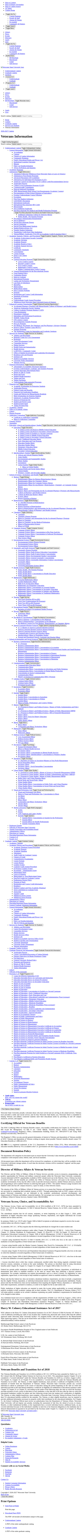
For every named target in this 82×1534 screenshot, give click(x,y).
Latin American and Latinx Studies (29, 814)
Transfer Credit (19, 894)
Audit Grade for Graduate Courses (25, 855)
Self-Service (13, 63)
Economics (17, 687)
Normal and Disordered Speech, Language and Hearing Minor (39, 637)
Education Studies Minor (26, 445)
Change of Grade (19, 857)
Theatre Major (23, 804)
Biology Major (23, 489)
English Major (23, 695)
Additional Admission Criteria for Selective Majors (35, 215)
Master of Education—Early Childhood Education (31, 993)
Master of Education (20, 989)
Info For (10, 14)
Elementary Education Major (27, 447)
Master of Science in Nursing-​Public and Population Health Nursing (36, 1036)
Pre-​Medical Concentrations (23, 617)
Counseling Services (20, 343)
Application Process (20, 183)
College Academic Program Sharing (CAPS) (29, 310)
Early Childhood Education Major (29, 439)
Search (10, 26)
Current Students (15, 16)
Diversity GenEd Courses (26, 263)
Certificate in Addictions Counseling (26, 417)
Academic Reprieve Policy (23, 244)
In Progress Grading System (23, 869)
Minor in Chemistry (24, 520)
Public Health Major (25, 572)
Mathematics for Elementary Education (31, 585)
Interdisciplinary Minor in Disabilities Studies (33, 635)
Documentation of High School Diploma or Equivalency (33, 193)
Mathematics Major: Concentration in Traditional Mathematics (39, 593)
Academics (9, 1428)
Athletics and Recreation (22, 335)
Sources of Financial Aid (22, 400)
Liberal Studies (23, 471)
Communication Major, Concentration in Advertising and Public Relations (43, 669)
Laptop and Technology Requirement (26, 281)
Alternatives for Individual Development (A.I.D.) (30, 180)
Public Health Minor (25, 575)
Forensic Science (15, 421)
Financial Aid (13, 384)
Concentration (18, 252)
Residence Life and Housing (23, 355)
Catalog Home (10, 10)
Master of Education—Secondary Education (28, 1011)
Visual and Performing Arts (23, 790)
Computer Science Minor (26, 536)
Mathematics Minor (24, 595)
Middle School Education (26, 449)
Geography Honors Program (27, 550)
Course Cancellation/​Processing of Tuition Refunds (31, 954)
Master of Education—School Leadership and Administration (34, 1009)
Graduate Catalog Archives (18, 948)
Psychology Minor (24, 756)
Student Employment (21, 404)
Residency (17, 886)
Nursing (16, 597)
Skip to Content (10, 3)
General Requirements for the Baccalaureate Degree (31, 271)
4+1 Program (22, 644)
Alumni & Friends (15, 20)
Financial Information (16, 364)
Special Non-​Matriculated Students (25, 226)
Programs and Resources (22, 962)
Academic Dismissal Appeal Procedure (27, 847)
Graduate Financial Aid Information (21, 950)
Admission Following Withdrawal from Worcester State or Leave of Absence (39, 174)
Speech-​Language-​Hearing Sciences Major (32, 631)
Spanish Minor (27, 820)
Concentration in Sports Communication (31, 673)
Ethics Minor (22, 731)
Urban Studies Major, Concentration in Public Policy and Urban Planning (42, 784)
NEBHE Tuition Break (21, 318)
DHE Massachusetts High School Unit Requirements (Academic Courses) (39, 191)
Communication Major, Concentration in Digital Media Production (40, 671)
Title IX (7, 1460)
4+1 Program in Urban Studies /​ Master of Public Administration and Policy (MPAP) (46, 774)
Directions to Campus (16, 833)
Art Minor (21, 798)
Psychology (18, 745)
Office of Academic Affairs (18, 409)
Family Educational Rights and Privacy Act (28, 160)
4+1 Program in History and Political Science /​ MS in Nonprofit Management (44, 713)
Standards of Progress (21, 296)
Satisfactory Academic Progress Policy (27, 398)
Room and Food (19, 374)
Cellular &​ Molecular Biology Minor (30, 494)
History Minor (23, 718)
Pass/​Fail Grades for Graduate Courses (27, 878)
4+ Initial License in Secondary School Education (34, 437)
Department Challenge (21, 314)
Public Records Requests (13, 1489)
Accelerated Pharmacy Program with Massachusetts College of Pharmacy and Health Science (45, 306)
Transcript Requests (11, 1458)
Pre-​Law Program (20, 324)
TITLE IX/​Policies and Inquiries (25, 168)
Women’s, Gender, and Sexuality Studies (31, 473)
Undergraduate (14, 79)
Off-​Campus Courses (21, 320)
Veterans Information (21, 946)
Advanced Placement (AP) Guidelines (26, 178)
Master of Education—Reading (24, 1007)
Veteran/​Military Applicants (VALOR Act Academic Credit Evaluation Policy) (40, 234)
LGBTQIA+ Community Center (25, 351)
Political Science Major (26, 739)
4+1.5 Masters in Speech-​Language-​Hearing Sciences (36, 628)
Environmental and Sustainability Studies (32, 459)
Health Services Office (21, 935)
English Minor (23, 701)
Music (16, 722)
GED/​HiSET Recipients (22, 201)
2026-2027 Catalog (7, 131)
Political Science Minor (26, 741)
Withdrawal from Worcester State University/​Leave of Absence (35, 302)
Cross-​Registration (20, 312)
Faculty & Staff (14, 18)
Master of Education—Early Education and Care (30, 995)
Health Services (19, 349)
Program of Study (20, 882)
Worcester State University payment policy (23, 1411)
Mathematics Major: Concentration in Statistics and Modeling (38, 591)
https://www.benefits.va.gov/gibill (66, 1146)
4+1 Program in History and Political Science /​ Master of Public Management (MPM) (46, 711)
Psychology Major (24, 751)
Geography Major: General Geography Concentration (36, 558)
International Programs (21, 279)
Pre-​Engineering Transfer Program (25, 322)
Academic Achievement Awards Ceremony (28, 238)
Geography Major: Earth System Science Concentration (36, 554)
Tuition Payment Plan (21, 405)
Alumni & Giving (11, 1436)
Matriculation (18, 287)
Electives (17, 257)
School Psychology (20, 1088)
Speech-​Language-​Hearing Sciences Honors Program (36, 629)
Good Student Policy (21, 273)
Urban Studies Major (25, 782)
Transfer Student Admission (23, 230)
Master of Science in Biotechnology (26, 1022)
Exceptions (17, 197)
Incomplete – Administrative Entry (25, 870)
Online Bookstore (11, 1446)
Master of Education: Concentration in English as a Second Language (37, 991)
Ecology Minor (23, 496)
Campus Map (9, 1456)
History (16, 705)
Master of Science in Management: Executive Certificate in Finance (36, 1028)
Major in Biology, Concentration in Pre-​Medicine (34, 619)
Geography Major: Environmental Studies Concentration (37, 556)
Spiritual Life (18, 357)
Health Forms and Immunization (24, 347)
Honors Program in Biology (27, 498)
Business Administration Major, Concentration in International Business (42, 655)
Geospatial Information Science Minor (31, 565)
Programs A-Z (10, 83)
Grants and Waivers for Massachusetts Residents (30, 394)
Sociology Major (23, 764)
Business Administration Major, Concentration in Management (39, 657)
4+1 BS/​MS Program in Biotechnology (31, 503)
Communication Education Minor (29, 665)
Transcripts (17, 298)
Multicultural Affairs (20, 289)
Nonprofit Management (21, 1078)
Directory (8, 38)
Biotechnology (19, 500)
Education (17, 427)
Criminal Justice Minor (25, 683)
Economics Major (24, 689)
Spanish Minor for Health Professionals (35, 822)
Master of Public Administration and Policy (28, 1016)
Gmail (11, 62)
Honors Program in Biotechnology (29, 506)
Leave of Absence (20, 874)
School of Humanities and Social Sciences (23, 639)
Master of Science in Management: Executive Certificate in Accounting (38, 1026)
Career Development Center (23, 341)
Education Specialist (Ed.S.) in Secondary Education (31, 982)
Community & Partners (17, 24)
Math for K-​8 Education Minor (28, 583)
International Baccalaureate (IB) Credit (27, 205)
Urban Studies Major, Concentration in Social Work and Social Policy (41, 786)
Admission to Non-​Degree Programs (26, 176)
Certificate (17, 248)
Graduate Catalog (11, 73)
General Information (16, 150)
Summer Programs (20, 329)
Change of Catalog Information (24, 156)
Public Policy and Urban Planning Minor (31, 778)
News (7, 34)
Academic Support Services (23, 246)
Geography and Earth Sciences (24, 548)
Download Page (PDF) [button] (13, 1513)
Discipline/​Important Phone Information (22, 835)
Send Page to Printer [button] (12, 1506)
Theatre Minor (23, 806)
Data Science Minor (24, 538)
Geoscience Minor (24, 564)
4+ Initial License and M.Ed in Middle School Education (37, 430)
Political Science (19, 735)
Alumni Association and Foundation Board (23, 829)
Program (16, 292)
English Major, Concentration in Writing (31, 699)
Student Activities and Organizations (26, 940)
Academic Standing (20, 851)
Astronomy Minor (24, 613)
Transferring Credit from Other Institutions (28, 232)
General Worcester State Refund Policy (27, 370)
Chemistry (17, 512)
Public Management (20, 1086)
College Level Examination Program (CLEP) (29, 185)
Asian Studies (22, 457)
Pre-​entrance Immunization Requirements (28, 218)
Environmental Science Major (28, 544)
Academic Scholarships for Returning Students (29, 386)
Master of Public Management (24, 1018)
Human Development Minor (27, 747)
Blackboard (13, 60)
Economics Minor (24, 691)
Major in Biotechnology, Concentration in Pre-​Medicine (37, 621)
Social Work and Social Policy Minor (30, 780)
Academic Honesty (20, 242)
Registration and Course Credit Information (28, 294)
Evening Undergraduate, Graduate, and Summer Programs (33, 369)
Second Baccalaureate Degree (24, 222)
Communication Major (25, 667)
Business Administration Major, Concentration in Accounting (38, 647)
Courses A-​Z (13, 837)
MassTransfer (18, 207)
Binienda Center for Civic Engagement (27, 337)
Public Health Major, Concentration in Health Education (37, 574)
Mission (16, 164)
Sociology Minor (23, 768)
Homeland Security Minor (27, 685)
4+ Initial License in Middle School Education (33, 435)
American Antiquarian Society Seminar (27, 308)
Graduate (12, 81)
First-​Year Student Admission (23, 199)
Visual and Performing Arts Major (29, 792)
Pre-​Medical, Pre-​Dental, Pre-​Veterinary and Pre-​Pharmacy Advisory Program (40, 325)
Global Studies (23, 465)
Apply (7, 40)
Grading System (19, 865)
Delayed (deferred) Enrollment (24, 189)
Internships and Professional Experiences (27, 316)
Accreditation (18, 152)
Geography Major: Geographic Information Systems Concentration (40, 560)
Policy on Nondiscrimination (23, 166)
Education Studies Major (26, 443)
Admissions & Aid (11, 1430)
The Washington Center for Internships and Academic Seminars (35, 331)
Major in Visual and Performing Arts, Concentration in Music (38, 794)
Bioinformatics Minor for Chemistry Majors (32, 481)
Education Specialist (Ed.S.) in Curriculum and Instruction (33, 978)
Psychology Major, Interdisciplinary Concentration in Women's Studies (42, 754)
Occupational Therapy (21, 1082)
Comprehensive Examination (23, 859)
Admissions (13, 172)
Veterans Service (19, 362)
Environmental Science (21, 540)
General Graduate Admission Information (23, 905)
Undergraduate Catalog (13, 71)
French (20, 812)
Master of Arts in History (22, 985)
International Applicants (22, 203)
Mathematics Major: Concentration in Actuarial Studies (36, 587)
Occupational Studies (21, 607)
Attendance (17, 853)
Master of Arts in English (22, 984)
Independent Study (20, 872)
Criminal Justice (19, 679)
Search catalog (6, 116)
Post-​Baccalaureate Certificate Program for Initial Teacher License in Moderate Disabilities (44, 1051)
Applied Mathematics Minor (27, 582)
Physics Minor (23, 615)
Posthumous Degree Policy (23, 880)
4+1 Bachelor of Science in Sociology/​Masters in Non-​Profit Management (43, 761)
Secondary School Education (27, 451)
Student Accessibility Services (24, 359)
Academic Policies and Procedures (21, 845)
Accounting (18, 1063)
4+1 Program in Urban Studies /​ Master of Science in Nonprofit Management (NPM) (46, 772)
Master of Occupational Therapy (25, 1014)
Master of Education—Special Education (27, 1012)
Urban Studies (18, 770)
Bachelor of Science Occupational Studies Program (35, 609)
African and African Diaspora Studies (30, 455)
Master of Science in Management (25, 1024)
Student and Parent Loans (22, 402)
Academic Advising (20, 240)
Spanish (20, 816)
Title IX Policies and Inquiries (24, 923)
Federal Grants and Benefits (23, 390)
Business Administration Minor (28, 661)
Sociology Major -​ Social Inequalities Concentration (35, 766)
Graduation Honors (20, 275)
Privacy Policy (10, 1487)
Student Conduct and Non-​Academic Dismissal (30, 888)
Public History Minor (25, 720)
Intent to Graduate (20, 277)
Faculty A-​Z (13, 839)
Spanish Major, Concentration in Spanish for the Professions (42, 818)
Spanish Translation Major (31, 824)
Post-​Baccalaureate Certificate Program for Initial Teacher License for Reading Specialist (43, 1041)
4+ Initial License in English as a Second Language (35, 433)
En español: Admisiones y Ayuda (16, 1438)
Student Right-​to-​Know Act (23, 228)
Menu (10, 28)
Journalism (13, 423)
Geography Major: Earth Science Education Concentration (37, 552)
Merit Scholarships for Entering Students (27, 396)
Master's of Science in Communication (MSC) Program (36, 677)
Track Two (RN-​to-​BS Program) (29, 603)
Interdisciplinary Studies (22, 453)
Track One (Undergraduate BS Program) (31, 601)
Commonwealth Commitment (24, 187)
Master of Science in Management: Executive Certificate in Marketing (37, 1032)
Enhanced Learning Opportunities (20, 304)
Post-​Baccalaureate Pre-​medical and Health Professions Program (35, 210)
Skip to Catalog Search (13, 6)
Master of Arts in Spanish (22, 987)
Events (7, 36)
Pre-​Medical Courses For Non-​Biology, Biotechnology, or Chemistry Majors (44, 623)
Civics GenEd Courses (25, 262)
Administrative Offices (17, 831)
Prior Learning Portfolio (22, 290)
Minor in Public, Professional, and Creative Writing (35, 703)
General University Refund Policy (25, 960)
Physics (16, 611)
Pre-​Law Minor (23, 743)
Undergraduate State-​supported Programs (27, 382)
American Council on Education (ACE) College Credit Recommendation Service (41, 182)
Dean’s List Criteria (20, 255)
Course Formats (19, 253)
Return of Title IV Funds (22, 372)
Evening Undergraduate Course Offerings (28, 195)
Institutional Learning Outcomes (24, 162)
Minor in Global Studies (30, 467)
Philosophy (17, 729)
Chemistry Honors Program (27, 516)
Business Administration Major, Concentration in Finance (37, 653)
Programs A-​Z (14, 974)
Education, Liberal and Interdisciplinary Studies (25, 425)
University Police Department (24, 360)
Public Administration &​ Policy (24, 1084)
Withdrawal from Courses (22, 895)
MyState (10, 56)
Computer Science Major (26, 530)
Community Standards (21, 250)
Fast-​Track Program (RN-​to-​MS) (29, 599)
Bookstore (17, 339)
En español (13, 22)
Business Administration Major (28, 646)
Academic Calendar (16, 407)
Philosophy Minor (24, 733)
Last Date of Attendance (22, 283)
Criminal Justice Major (25, 681)
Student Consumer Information (15, 1483)
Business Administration (22, 641)
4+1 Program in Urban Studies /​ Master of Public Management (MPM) (42, 776)
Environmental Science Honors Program (31, 542)
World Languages (20, 808)
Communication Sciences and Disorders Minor (33, 633)
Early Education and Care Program (30, 441)
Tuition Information (20, 968)
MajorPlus (17, 285)
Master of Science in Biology (23, 1020)
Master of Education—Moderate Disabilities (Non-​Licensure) (34, 1005)
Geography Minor (24, 562)
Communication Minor (25, 675)
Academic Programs (16, 170)
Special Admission (20, 224)
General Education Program (23, 259)
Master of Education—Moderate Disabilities (28, 1003)
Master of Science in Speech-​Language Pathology (30, 1039)
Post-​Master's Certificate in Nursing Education (29, 1057)
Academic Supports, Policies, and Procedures (24, 236)
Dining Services (19, 345)
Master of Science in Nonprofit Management (29, 1034)
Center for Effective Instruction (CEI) (26, 976)
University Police (11, 1452)
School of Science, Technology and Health (23, 475)
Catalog (7, 122)
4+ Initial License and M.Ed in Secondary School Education (38, 432)
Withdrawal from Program (22, 897)
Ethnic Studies (23, 461)
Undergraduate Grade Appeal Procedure (27, 300)
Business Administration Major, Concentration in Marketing (38, 659)
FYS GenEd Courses (25, 265)
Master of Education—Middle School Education (30, 1001)
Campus (16, 154)
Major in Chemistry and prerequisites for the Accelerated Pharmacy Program (43, 518)
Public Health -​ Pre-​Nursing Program (30, 217)
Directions (8, 1450)
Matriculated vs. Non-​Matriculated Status (27, 876)
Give (6, 42)
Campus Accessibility (12, 1485)
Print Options (10, 1109)
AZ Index (8, 8)
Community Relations (21, 158)
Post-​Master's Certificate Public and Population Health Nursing (35, 1059)
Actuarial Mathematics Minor (28, 580)
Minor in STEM (23, 526)
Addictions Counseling (17, 415)
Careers (7, 1448)
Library (7, 32)
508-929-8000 (5, 1420)
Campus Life (9, 1432)
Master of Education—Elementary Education (29, 999)
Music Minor (22, 725)
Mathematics (18, 577)
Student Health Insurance (22, 376)
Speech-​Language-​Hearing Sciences (26, 625)
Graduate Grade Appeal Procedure (25, 867)
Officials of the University (18, 972)
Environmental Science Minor (28, 546)
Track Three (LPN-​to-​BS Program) (30, 605)
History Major (22, 715)
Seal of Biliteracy (19, 220)
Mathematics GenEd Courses (28, 267)
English (16, 693)
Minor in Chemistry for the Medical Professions (34, 522)
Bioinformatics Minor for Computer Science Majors (35, 483)
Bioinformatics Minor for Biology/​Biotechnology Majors (37, 479)
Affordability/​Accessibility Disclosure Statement (30, 367)
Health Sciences (19, 568)
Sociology (17, 758)
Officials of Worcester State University (22, 827)
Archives (8, 75)
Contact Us (4, 1479)
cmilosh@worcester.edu (9, 1131)
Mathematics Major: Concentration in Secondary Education (38, 589)
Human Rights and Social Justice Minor (31, 469)
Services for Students (12, 125)
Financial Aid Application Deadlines (26, 392)
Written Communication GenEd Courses (31, 269)
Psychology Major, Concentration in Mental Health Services (38, 753)
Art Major (21, 796)
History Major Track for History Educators (32, 717)
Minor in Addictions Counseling (24, 419)
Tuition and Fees (19, 378)
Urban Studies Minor (25, 788)
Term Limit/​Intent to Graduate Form (26, 890)
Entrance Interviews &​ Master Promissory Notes (30, 956)
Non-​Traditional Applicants (23, 209)
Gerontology (22, 463)
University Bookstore (21, 942)
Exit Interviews (19, 958)
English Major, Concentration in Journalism (32, 697)
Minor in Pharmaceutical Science (29, 524)
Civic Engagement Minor (26, 737)
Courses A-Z (10, 77)
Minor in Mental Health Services (29, 749)
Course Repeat (19, 863)
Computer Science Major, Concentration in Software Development (40, 534)
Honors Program (15, 413)
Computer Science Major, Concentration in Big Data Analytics (39, 532)
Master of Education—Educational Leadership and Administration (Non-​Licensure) (42, 997)
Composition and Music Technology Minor (32, 726)
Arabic (20, 810)
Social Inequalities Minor (26, 762)
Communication (19, 663)
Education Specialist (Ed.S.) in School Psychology (31, 980)
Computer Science (20, 528)
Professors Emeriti (15, 825)
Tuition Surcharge (20, 380)
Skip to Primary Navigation (14, 4)
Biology (16, 477)
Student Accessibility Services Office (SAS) (28, 939)
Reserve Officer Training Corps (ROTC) (27, 327)
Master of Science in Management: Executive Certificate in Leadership (37, 1030)
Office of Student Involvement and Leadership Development (34, 353)
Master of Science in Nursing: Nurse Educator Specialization (34, 1038)
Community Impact (11, 1434)
